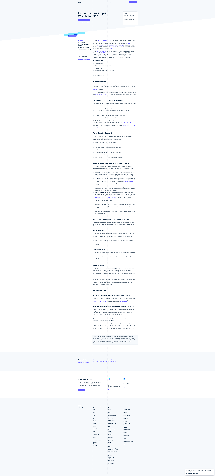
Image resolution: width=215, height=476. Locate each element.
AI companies (111, 428)
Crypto (94, 420)
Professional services (112, 439)
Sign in (125, 2)
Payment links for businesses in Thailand (103, 359)
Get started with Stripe (84, 19)
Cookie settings (127, 423)
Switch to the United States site (192, 473)
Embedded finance (112, 415)
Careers (125, 430)
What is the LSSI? (81, 42)
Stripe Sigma (95, 442)
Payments (89, 6)
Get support (126, 440)
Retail (109, 442)
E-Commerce (110, 414)
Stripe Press (126, 433)
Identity (94, 426)
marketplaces (114, 123)
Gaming (109, 431)
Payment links (96, 434)
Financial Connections (97, 425)
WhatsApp (111, 88)
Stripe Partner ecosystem (113, 449)
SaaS (109, 426)
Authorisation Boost (97, 410)
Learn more (126, 22)
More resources (82, 6)
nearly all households (101, 51)
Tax (94, 443)
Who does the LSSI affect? (83, 47)
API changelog (111, 460)
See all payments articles (83, 362)
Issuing (94, 429)
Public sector (110, 440)
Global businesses (112, 418)
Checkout (95, 415)
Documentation (111, 455)
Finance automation (112, 417)
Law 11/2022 (100, 300)
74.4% (110, 48)
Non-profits (110, 437)
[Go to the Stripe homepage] (79, 406)
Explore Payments (112, 389)
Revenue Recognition (97, 440)
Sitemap (125, 421)
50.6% (114, 46)
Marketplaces (111, 421)
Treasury (95, 446)
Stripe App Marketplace (113, 448)
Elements (95, 423)
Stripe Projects (111, 463)
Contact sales (132, 2)
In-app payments (111, 420)
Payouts (94, 437)
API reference (111, 457)
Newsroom (126, 432)
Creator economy (111, 429)
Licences (125, 420)
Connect (95, 418)
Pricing (109, 2)
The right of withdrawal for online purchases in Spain (106, 361)
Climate (94, 417)
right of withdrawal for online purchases (123, 108)
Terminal (95, 445)
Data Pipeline (95, 421)
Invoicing (95, 428)
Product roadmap (127, 429)
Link (94, 431)
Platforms (110, 425)
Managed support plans (128, 441)
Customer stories (127, 409)
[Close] (213, 470)
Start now (81, 390)
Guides (125, 407)
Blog (124, 410)
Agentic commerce (112, 410)
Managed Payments (97, 432)
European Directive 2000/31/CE (102, 94)
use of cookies (123, 301)
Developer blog (111, 465)
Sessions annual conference (129, 414)
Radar (94, 439)
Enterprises (110, 407)
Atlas (94, 409)
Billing (94, 412)
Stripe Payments (112, 197)
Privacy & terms (127, 415)
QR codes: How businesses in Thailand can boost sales (106, 362)
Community (126, 412)
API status (110, 458)
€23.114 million (104, 52)
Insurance (110, 434)
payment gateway (99, 197)
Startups (110, 409)
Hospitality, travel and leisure (114, 432)
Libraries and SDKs (112, 461)
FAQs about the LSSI (82, 56)
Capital (94, 414)
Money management (112, 423)
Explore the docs (127, 387)
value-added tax (108, 179)
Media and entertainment (113, 435)
